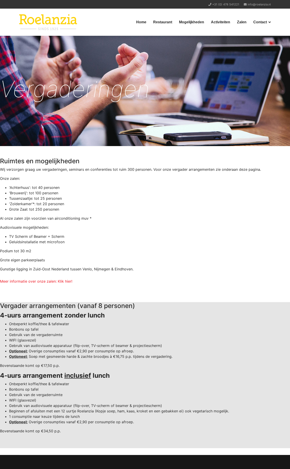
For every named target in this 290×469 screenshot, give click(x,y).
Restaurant (162, 22)
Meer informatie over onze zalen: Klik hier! (36, 281)
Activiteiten (220, 22)
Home (141, 22)
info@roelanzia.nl (259, 4)
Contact (260, 22)
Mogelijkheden (191, 22)
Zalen (241, 22)
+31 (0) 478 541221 (225, 4)
